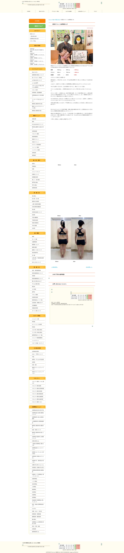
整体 (33, 121)
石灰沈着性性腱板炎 (36, 206)
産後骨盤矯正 (35, 136)
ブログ (95, 11)
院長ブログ (39, 26)
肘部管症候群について (37, 212)
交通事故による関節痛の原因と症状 (38, 522)
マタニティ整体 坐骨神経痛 (38, 388)
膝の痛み (34, 519)
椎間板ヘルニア (35, 244)
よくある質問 (35, 82)
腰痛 (33, 236)
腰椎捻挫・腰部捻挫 (36, 516)
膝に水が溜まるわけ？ (37, 281)
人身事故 (34, 486)
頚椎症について (35, 174)
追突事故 (34, 497)
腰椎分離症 (34, 247)
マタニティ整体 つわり (37, 401)
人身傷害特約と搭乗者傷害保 (38, 422)
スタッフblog (33, 40)
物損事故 (34, 489)
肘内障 (33, 214)
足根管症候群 (35, 297)
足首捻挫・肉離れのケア (37, 302)
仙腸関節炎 (34, 241)
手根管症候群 (35, 220)
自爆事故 (34, 494)
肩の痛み (34, 196)
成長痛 (33, 362)
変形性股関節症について (37, 273)
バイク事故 (34, 481)
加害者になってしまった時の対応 (38, 453)
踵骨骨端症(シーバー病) (37, 300)
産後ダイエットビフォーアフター (38, 368)
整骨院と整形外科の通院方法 (38, 426)
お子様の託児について (37, 80)
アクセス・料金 (55, 11)
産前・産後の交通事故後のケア (38, 505)
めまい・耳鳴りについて (37, 354)
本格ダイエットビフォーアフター (38, 372)
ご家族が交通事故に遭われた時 (38, 444)
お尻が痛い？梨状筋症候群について (38, 258)
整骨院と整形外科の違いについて (38, 433)
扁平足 (33, 291)
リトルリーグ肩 (35, 319)
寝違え (33, 163)
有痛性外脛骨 (35, 308)
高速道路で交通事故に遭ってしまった (38, 501)
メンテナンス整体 (36, 149)
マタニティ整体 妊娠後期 (37, 396)
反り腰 (33, 255)
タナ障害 (34, 289)
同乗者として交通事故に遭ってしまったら (38, 475)
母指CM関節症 (35, 222)
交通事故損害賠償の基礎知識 (38, 471)
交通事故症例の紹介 (34, 38)
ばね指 (33, 228)
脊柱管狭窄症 (35, 252)
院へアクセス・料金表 (37, 77)
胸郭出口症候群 (35, 201)
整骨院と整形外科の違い (37, 103)
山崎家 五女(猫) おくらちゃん (37, 54)
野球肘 (33, 327)
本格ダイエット (35, 141)
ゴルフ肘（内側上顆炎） (37, 329)
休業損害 (34, 528)
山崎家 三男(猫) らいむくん (36, 61)
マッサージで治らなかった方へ (38, 100)
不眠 (33, 356)
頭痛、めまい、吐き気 (37, 511)
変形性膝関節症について (37, 278)
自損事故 (34, 492)
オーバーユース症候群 (37, 324)
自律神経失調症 (35, 351)
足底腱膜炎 (34, 305)
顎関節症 (34, 166)
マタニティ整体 (35, 133)
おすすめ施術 (69, 11)
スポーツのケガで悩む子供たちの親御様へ (38, 86)
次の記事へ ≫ (89, 267)
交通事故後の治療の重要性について (38, 413)
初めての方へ (42, 11)
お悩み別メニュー (82, 11)
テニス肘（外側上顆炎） (37, 332)
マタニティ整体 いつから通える (38, 382)
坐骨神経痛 (34, 131)
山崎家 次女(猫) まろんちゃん (37, 64)
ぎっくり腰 (34, 239)
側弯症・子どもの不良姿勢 (38, 359)
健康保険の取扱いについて (38, 74)
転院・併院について (36, 429)
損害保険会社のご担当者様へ (38, 96)
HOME (28, 11)
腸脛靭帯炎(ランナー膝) (37, 335)
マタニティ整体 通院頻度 (37, 393)
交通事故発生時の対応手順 (38, 410)
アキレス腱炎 (35, 294)
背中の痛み (34, 185)
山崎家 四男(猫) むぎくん (36, 57)
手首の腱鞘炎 (35, 217)
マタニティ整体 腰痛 (36, 385)
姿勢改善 (34, 152)
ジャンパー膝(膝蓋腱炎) (37, 337)
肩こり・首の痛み (36, 179)
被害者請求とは (35, 531)
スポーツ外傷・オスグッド (38, 343)
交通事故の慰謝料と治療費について (38, 437)
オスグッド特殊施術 (36, 144)
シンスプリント (35, 340)
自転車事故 (34, 484)
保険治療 (34, 118)
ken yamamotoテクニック (37, 124)
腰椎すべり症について (37, 249)
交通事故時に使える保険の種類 (38, 418)
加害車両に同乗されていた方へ (38, 457)
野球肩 (33, 321)
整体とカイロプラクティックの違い (38, 107)
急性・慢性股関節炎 (36, 270)
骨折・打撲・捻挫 (36, 526)
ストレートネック (36, 171)
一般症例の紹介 (33, 36)
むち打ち (34, 508)
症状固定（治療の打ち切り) (38, 467)
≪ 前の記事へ (54, 267)
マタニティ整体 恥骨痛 (37, 391)
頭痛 (33, 169)
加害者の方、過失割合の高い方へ (38, 461)
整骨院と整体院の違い (37, 110)
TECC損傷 (34, 225)
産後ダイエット (35, 139)
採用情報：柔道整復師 (37, 92)
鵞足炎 (33, 286)
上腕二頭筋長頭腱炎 (36, 204)
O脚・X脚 (34, 364)
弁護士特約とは (35, 441)
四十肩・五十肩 (35, 198)
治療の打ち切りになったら (38, 464)
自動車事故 (34, 478)
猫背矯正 (34, 155)
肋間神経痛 (34, 187)
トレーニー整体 (35, 147)
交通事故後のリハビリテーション (38, 448)
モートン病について (36, 310)
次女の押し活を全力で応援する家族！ (37, 50)
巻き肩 (33, 209)
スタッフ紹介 (35, 89)
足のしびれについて (36, 262)
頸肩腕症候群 (35, 177)
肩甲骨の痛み (35, 182)
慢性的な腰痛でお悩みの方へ (38, 127)
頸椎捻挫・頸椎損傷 (36, 514)
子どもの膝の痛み (36, 283)
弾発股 (33, 275)
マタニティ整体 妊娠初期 (37, 399)
